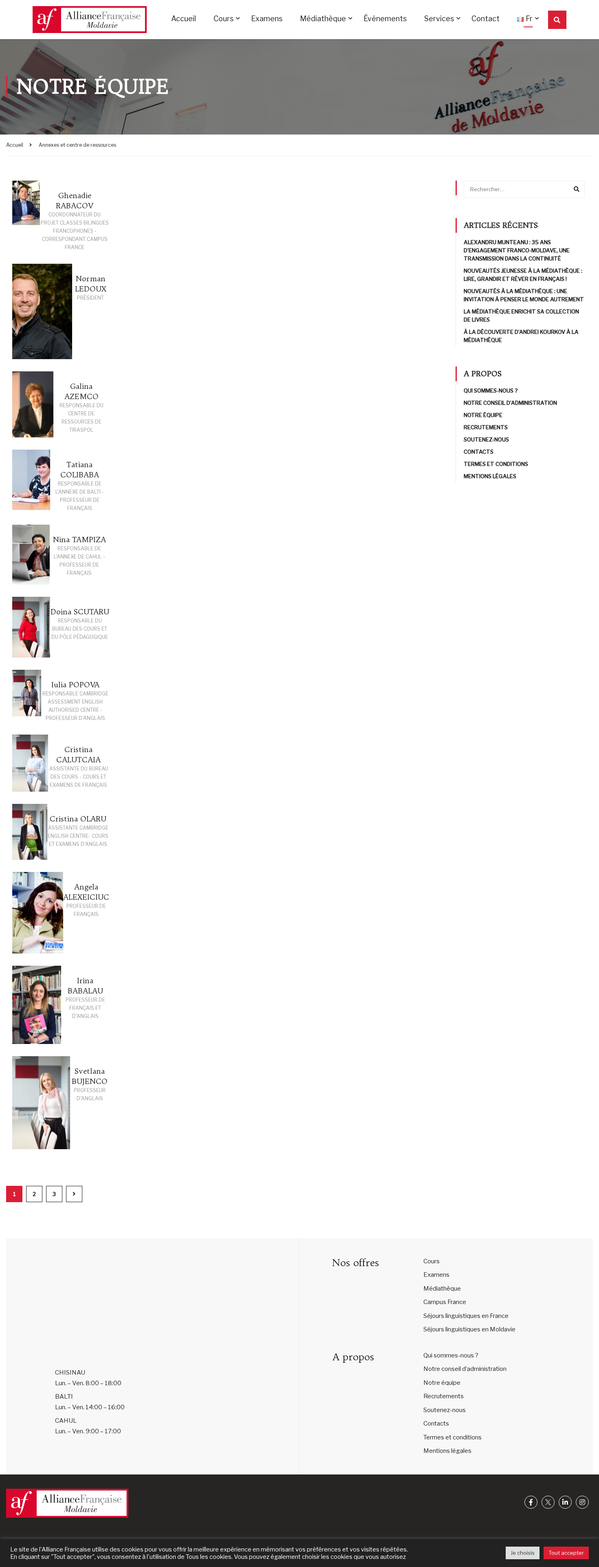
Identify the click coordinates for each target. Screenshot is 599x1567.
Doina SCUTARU (80, 611)
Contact (485, 18)
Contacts (478, 451)
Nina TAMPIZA (79, 539)
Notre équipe (483, 415)
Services (439, 18)
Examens (266, 18)
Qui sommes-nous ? (491, 390)
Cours (223, 18)
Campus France (444, 1302)
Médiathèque (323, 18)
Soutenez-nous (486, 439)
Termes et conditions (496, 464)
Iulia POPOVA (75, 684)
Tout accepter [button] (566, 1552)
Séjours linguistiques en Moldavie (469, 1329)
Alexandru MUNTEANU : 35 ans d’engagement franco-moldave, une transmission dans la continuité (517, 250)
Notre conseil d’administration (510, 402)
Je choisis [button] (523, 1552)
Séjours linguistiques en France (466, 1316)
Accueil (183, 18)
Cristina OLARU (78, 818)
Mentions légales (490, 476)
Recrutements (486, 427)
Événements (385, 18)
